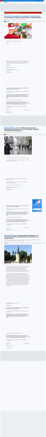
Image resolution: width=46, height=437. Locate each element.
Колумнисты (17, 12)
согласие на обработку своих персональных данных (36, 210)
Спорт (34, 0)
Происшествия (14, 12)
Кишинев (11, 12)
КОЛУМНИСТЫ (31, 0)
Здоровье (25, 0)
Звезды (22, 0)
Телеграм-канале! (16, 69)
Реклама (40, 2)
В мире (20, 0)
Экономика (16, 0)
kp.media (28, 227)
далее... (11, 92)
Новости (8, 12)
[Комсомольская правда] (7, 2)
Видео (6, 0)
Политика (9, 0)
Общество (13, 0)
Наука (28, 0)
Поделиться (40, 21)
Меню (1, 1)
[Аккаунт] (45, 1)
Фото (4, 0)
